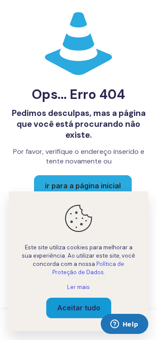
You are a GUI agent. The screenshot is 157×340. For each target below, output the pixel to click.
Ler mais (78, 287)
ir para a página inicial (83, 185)
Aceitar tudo (78, 307)
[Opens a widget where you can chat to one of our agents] (124, 325)
